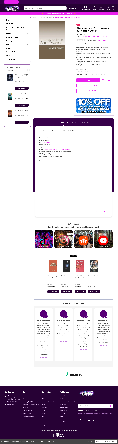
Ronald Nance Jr (48, 142)
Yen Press (17, 77)
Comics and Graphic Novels (15, 28)
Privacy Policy (27, 413)
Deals (8, 20)
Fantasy (9, 33)
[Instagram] (80, 420)
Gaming (9, 41)
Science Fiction (11, 52)
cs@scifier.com (11, 404)
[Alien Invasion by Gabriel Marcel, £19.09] (53, 266)
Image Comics (64, 410)
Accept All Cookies (110, 441)
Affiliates (25, 407)
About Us (25, 396)
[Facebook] (93, 420)
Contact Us (26, 399)
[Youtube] (89, 420)
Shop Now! (76, 2)
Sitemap (25, 419)
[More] (27, 20)
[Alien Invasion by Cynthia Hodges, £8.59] (66, 266)
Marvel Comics (64, 407)
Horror (8, 44)
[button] (93, 105)
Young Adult (10, 59)
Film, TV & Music (12, 37)
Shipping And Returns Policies (31, 402)
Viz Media (62, 396)
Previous (26, 70)
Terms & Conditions (28, 416)
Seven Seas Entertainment (67, 402)
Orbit (61, 416)
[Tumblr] (85, 420)
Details (75, 122)
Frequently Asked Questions (31, 404)
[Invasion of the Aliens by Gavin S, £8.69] (80, 266)
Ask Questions (93, 91)
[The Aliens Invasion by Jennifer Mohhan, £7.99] (94, 266)
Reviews (85, 122)
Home (34, 17)
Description (63, 122)
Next (28, 70)
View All (62, 422)
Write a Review (101, 40)
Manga (8, 48)
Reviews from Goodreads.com (99, 212)
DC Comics (63, 413)
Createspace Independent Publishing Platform (57, 149)
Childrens (9, 24)
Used (8, 55)
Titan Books (63, 404)
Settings (90, 441)
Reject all (98, 441)
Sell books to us (27, 410)
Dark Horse (63, 419)
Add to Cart (21, 88)
